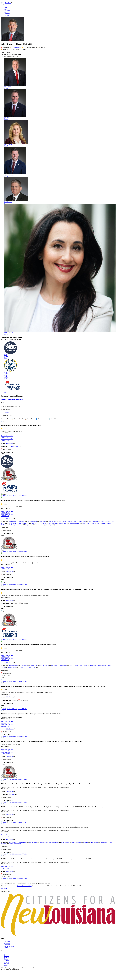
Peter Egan (34, 523)
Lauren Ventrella (39, 524)
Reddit (6, 959)
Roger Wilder (32, 667)
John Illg (85, 842)
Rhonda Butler (52, 521)
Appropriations (11, 700)
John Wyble (49, 524)
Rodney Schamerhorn (17, 524)
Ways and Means (12, 603)
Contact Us (7, 947)
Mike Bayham (12, 842)
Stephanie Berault (13, 665)
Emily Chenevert (93, 521)
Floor (5, 12)
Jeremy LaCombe (106, 523)
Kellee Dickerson (11, 523)
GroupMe (6, 962)
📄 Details (3, 495)
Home (5, 9)
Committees (7, 13)
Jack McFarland (12, 667)
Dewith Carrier (72, 521)
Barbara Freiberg (76, 842)
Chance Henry (63, 523)
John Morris (12, 794)
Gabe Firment (9, 443)
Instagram (6, 960)
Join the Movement (9, 946)
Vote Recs (8, 3)
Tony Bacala (21, 521)
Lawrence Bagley (32, 521)
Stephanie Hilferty (74, 523)
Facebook (6, 956)
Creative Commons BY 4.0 (24, 886)
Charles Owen (4, 524)
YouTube (6, 963)
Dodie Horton (85, 523)
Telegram (6, 957)
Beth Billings (24, 665)
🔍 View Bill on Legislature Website (17, 495)
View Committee (5, 412)
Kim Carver (54, 665)
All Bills (6, 15)
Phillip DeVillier (104, 521)
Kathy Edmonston (13, 446)
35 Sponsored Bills (15, 47)
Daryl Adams (12, 521)
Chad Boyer (42, 521)
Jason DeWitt (83, 665)
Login (5, 7)
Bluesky (6, 965)
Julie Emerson (43, 523)
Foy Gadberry (53, 523)
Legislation (7, 941)
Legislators (7, 10)
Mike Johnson (95, 523)
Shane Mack (104, 842)
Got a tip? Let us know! (7, 889)
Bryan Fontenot (65, 842)
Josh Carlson (62, 521)
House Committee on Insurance (11, 49)
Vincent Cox (63, 665)
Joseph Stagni (28, 524)
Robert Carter (82, 521)
